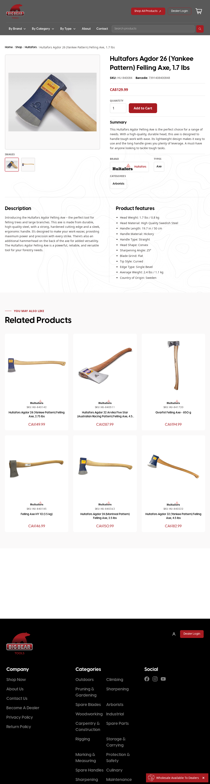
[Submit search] (200, 29)
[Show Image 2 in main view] (28, 164)
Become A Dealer (22, 708)
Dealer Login (179, 11)
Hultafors (31, 47)
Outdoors (84, 680)
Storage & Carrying (116, 742)
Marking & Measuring (85, 758)
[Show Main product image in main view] (12, 164)
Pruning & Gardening (86, 692)
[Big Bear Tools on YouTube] (163, 678)
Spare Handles (89, 770)
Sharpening (117, 689)
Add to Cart (143, 108)
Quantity (116, 100)
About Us (15, 689)
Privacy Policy (19, 717)
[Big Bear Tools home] (15, 11)
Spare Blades (88, 705)
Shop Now (16, 680)
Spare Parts (117, 724)
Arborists (118, 183)
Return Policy (18, 727)
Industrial (115, 714)
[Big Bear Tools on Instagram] (155, 678)
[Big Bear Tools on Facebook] (146, 678)
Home (9, 47)
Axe (159, 166)
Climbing (114, 680)
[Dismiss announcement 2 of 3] (203, 778)
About (86, 29)
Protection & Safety (118, 758)
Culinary (114, 770)
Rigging (82, 739)
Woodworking (89, 714)
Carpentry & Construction (87, 727)
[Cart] (199, 11)
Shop (18, 47)
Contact (102, 29)
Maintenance (119, 780)
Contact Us (16, 699)
